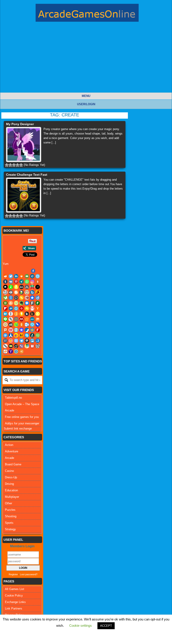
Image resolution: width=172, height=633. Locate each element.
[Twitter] (11, 276)
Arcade (9, 458)
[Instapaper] (11, 314)
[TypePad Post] (11, 346)
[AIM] (11, 287)
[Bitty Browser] (5, 292)
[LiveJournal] (11, 319)
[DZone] (16, 303)
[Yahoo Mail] (11, 351)
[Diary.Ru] (27, 297)
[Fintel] (37, 303)
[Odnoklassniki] (21, 324)
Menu (86, 96)
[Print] (21, 276)
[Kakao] (21, 314)
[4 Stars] (17, 165)
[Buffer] (5, 287)
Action (9, 445)
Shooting (10, 516)
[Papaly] (32, 324)
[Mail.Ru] (16, 319)
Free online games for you (22, 417)
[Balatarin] (32, 287)
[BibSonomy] (37, 287)
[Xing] (21, 281)
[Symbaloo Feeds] (16, 340)
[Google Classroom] (27, 308)
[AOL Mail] (21, 287)
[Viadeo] (16, 346)
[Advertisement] (86, 61)
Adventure (11, 451)
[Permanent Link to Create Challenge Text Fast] (23, 195)
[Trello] (32, 340)
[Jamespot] (16, 314)
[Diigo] (37, 297)
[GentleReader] (16, 308)
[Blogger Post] (16, 292)
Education (11, 490)
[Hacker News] (37, 308)
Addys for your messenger (22, 423)
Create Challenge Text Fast (26, 174)
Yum (6, 263)
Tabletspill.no (13, 397)
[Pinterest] (16, 281)
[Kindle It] (32, 314)
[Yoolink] (16, 351)
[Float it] (37, 276)
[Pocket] (11, 330)
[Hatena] (5, 314)
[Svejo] (11, 340)
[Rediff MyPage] (37, 330)
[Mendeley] (21, 319)
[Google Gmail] (32, 308)
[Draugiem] (11, 303)
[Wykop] (5, 351)
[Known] (37, 314)
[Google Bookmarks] (21, 308)
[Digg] (32, 276)
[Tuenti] (37, 340)
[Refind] (5, 335)
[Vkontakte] (11, 281)
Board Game (13, 464)
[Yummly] (37, 281)
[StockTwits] (5, 340)
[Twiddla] (5, 346)
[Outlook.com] (27, 324)
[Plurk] (5, 330)
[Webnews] (32, 346)
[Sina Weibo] (16, 335)
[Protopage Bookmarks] (21, 330)
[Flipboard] (5, 308)
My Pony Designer (20, 124)
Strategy (10, 529)
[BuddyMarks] (37, 292)
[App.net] (27, 287)
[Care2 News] (5, 297)
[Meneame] (27, 319)
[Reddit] (5, 276)
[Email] (27, 276)
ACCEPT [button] (106, 625)
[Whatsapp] (27, 281)
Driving (9, 483)
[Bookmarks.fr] (27, 292)
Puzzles (10, 509)
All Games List (14, 589)
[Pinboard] (37, 324)
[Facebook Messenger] (27, 303)
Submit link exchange (18, 428)
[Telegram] (21, 340)
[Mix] (37, 319)
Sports (9, 522)
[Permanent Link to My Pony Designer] (23, 144)
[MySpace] (11, 324)
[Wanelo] (27, 346)
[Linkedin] (16, 276)
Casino (9, 471)
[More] (21, 351)
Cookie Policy (14, 595)
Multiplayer (12, 496)
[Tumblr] (5, 281)
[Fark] (32, 303)
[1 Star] (7, 165)
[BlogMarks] (21, 292)
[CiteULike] (11, 297)
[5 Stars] (21, 165)
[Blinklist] (11, 292)
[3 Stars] (14, 165)
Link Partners (13, 608)
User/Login (86, 104)
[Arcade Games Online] (87, 14)
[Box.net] (32, 292)
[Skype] (27, 335)
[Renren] (11, 335)
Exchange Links (15, 602)
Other (8, 503)
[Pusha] (27, 330)
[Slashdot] (32, 335)
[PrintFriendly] (16, 330)
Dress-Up (11, 477)
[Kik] (27, 314)
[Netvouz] (16, 324)
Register (13, 574)
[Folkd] (11, 308)
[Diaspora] (32, 297)
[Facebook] (33, 271)
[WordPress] (37, 346)
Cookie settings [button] (80, 625)
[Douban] (5, 303)
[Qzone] (32, 330)
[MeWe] (32, 319)
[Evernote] (21, 303)
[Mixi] (5, 324)
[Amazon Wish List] (16, 287)
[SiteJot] (21, 335)
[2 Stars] (10, 165)
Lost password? (28, 574)
